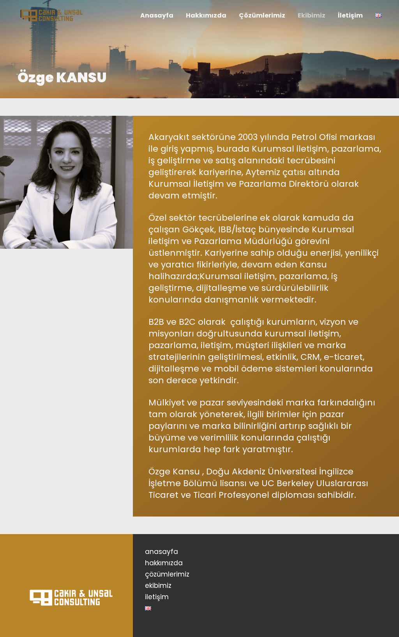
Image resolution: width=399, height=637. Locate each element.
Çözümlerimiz (167, 574)
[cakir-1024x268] (51, 16)
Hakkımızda (164, 563)
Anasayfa (161, 551)
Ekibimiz (158, 585)
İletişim (157, 597)
